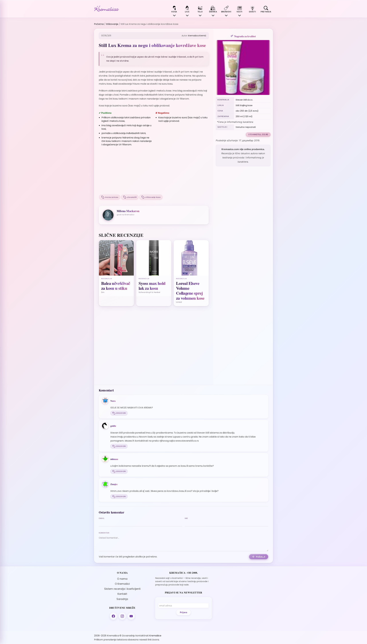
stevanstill (131, 197)
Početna (99, 24)
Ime (186, 518)
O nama (122, 579)
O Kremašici (122, 584)
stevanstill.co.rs (258, 134)
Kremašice (155, 635)
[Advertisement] (154, 171)
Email (102, 518)
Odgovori (121, 413)
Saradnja (122, 599)
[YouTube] (131, 616)
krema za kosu (111, 197)
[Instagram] (122, 616)
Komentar (104, 533)
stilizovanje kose (152, 197)
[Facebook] (113, 616)
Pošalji (260, 557)
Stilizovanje (112, 24)
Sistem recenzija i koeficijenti (122, 589)
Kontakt (122, 594)
